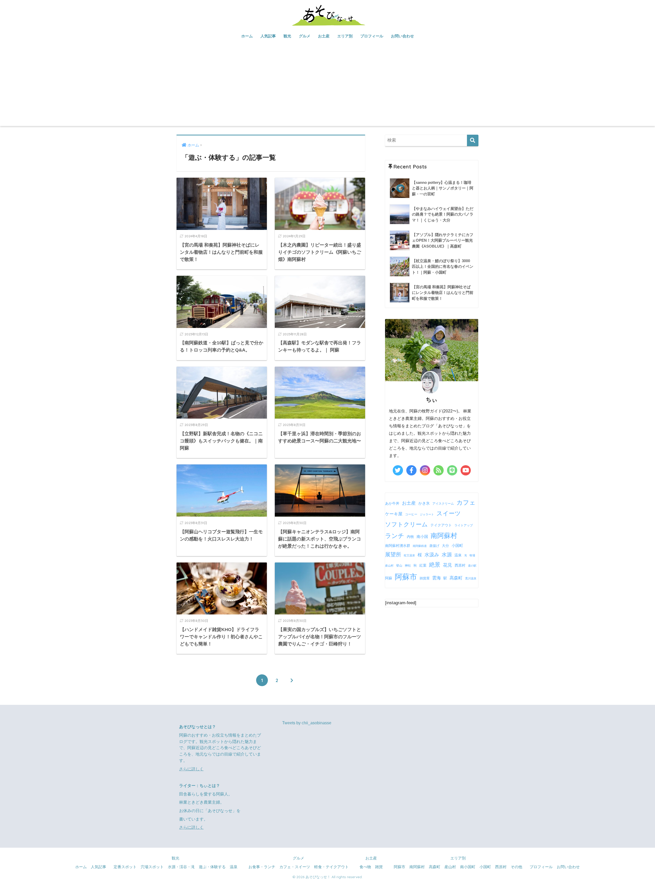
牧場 (472, 555)
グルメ (304, 36)
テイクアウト (441, 525)
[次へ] (292, 680)
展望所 (393, 554)
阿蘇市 (406, 576)
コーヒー (411, 514)
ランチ (394, 535)
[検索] (472, 140)
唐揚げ (434, 546)
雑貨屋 (425, 578)
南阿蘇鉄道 (420, 545)
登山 (399, 565)
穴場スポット (152, 867)
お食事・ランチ (261, 867)
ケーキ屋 (393, 513)
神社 (408, 565)
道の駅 (472, 565)
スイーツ (448, 513)
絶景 (434, 564)
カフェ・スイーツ (294, 867)
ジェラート (427, 514)
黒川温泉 (470, 578)
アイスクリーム (443, 503)
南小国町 (467, 867)
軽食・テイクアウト (331, 867)
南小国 (422, 536)
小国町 (457, 545)
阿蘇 (388, 578)
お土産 (324, 36)
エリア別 (345, 36)
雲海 (436, 577)
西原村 (460, 565)
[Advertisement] (327, 87)
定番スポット (125, 867)
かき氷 (424, 503)
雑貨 (379, 867)
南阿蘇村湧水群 (397, 546)
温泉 (458, 555)
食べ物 (365, 867)
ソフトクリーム (406, 524)
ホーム (247, 36)
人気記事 (268, 36)
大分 (445, 546)
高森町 (456, 578)
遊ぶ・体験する (212, 867)
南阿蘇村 (444, 535)
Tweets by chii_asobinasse (306, 723)
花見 (447, 565)
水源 (447, 554)
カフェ (466, 502)
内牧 (410, 537)
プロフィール (371, 36)
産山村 (389, 565)
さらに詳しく (191, 769)
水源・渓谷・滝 (181, 867)
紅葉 (423, 565)
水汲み (431, 554)
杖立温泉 (409, 555)
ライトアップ (463, 525)
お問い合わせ (402, 36)
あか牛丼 (392, 503)
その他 (516, 867)
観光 (287, 36)
